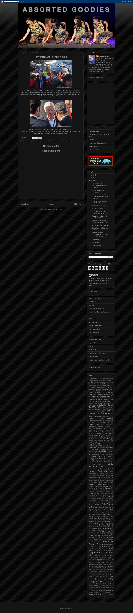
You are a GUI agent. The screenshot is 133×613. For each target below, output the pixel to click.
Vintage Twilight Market (107, 587)
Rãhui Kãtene (94, 546)
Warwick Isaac (95, 590)
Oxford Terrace (103, 532)
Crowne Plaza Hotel (108, 445)
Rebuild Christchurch (95, 325)
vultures (101, 589)
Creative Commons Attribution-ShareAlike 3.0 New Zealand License (99, 283)
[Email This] (33, 138)
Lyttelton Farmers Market (98, 498)
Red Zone (106, 547)
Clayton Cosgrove (107, 437)
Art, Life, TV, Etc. (94, 301)
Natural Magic (107, 512)
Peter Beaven (92, 537)
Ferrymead (105, 460)
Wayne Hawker (106, 590)
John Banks (103, 482)
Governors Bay (107, 467)
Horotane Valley (98, 475)
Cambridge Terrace (94, 399)
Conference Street (100, 442)
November (96, 240)
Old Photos (107, 528)
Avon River (106, 385)
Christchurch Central (96, 420)
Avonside (92, 305)
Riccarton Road (103, 548)
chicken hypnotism (30, 141)
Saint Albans (110, 555)
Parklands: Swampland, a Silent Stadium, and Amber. (100, 196)
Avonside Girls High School (104, 387)
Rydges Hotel (100, 555)
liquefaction (105, 493)
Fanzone (102, 458)
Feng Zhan (97, 460)
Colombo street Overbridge (96, 440)
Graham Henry (93, 469)
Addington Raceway (105, 380)
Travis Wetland (107, 581)
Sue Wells (96, 567)
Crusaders (93, 447)
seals (109, 557)
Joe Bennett (94, 482)
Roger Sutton (95, 552)
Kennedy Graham (100, 490)
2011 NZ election (93, 378)
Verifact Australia (106, 585)
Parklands (98, 535)
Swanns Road (97, 569)
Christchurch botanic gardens (101, 418)
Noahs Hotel (104, 523)
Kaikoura (91, 490)
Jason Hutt (108, 479)
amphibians (103, 382)
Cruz (90, 315)
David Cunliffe (94, 449)
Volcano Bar (94, 589)
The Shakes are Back (99, 206)
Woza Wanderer (94, 332)
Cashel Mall (107, 403)
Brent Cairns (99, 394)
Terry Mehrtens (93, 574)
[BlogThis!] (35, 138)
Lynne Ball (102, 496)
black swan (100, 392)
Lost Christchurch (94, 322)
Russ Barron (97, 554)
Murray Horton (92, 512)
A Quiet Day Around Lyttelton (98, 191)
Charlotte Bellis (100, 409)
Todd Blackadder (101, 579)
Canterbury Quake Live (96, 308)
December (96, 183)
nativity (100, 512)
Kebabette (92, 319)
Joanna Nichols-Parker (106, 480)
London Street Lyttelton (104, 495)
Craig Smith (93, 444)
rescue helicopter (93, 548)
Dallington (101, 447)
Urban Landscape (94, 131)
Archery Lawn (107, 383)
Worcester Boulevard (95, 594)
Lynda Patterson (93, 496)
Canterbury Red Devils (95, 403)
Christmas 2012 (100, 431)
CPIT (109, 442)
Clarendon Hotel (94, 435)
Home (51, 204)
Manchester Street (103, 502)
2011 (92, 180)
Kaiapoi (107, 488)
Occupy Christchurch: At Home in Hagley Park (100, 221)
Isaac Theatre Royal (96, 479)
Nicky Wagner (93, 523)
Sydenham (93, 571)
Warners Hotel (109, 589)
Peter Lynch (109, 537)
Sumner (104, 568)
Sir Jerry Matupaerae (105, 561)
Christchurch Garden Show (104, 426)
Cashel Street (92, 405)
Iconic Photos (93, 350)
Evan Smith (92, 458)
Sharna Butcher (101, 559)
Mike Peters (101, 511)
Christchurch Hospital (94, 428)
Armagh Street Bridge (94, 385)
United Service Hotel (105, 583)
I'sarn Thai (110, 477)
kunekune (91, 491)
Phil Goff (103, 539)
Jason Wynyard (93, 480)
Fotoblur (91, 346)
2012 (93, 178)
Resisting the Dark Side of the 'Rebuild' (100, 217)
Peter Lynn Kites (95, 539)
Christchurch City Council (44, 141)
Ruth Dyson (92, 555)
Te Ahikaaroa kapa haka (104, 571)
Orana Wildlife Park (102, 530)
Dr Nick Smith (99, 453)
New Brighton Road (93, 516)
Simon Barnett (93, 561)
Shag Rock (91, 559)
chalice (103, 407)
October (95, 242)
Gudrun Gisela (103, 56)
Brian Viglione (109, 394)
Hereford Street (104, 473)
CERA (94, 407)
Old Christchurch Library (95, 528)
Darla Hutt (109, 447)
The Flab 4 (102, 574)
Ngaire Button (107, 521)
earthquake (109, 453)
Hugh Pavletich (101, 477)
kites (109, 490)
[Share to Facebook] (39, 138)
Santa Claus (103, 557)
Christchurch (106, 413)
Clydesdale (94, 438)
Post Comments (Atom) (55, 209)
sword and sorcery (108, 569)
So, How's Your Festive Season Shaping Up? (100, 212)
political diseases (95, 541)
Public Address (93, 356)
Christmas (91, 431)
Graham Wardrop (105, 469)
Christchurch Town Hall (104, 430)
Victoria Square (93, 587)
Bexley (98, 391)
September (96, 245)
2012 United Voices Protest (106, 378)
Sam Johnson (93, 557)
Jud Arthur (99, 488)
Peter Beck (100, 537)
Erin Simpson (109, 454)
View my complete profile (97, 71)
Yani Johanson (99, 596)
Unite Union (92, 583)
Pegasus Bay (107, 535)
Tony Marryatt (69, 141)
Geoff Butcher (109, 461)
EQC (103, 454)
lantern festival (99, 491)
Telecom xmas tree (105, 573)
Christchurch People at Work (98, 143)
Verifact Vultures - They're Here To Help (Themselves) (100, 234)
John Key (102, 484)
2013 (93, 175)
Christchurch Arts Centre (102, 416)
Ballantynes (91, 389)
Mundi (109, 511)
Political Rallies (93, 146)
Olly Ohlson (92, 530)
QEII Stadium (109, 544)
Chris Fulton (99, 411)
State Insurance (103, 566)
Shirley (109, 559)
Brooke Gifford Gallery (105, 398)
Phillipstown (110, 539)
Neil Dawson (92, 514)
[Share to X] (37, 138)
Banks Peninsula (101, 389)
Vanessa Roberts (93, 585)
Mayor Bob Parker (58, 141)
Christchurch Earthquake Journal (99, 312)
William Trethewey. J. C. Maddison (99, 592)
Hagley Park (95, 471)
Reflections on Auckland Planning (99, 360)
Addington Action (94, 295)
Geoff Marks (96, 464)
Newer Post (24, 204)
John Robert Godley (101, 486)
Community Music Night (100, 225)
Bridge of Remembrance (100, 396)
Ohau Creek (108, 526)
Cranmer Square (94, 446)
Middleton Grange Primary (97, 509)
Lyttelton (110, 496)
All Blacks (92, 382)
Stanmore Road (93, 566)
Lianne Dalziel (95, 493)
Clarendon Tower (106, 435)
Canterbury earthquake (102, 401)
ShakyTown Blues (94, 329)
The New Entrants (101, 576)
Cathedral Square (106, 405)
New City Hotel (104, 516)
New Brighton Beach (104, 514)
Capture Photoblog (95, 343)
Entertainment (93, 150)
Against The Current (95, 298)
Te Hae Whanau (93, 573)
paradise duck (99, 533)
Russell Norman (107, 554)
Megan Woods (97, 507)
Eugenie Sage (95, 456)
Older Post (78, 204)
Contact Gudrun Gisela (96, 77)
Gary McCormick (98, 461)
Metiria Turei (108, 507)
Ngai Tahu (99, 521)
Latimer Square (109, 491)
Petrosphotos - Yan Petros (97, 353)
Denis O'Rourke (93, 451)
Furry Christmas (97, 208)
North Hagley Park (103, 525)
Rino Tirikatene (99, 550)
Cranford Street (105, 444)
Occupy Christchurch (95, 527)
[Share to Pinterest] (40, 138)
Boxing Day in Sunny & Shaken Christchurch (99, 202)
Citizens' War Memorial (103, 433)
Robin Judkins (109, 550)
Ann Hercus (99, 383)
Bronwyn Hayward (93, 398)
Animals (91, 139)
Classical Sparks (93, 437)
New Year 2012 (104, 518)
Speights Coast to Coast (104, 564)
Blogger (70, 609)
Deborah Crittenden (106, 449)
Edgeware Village (95, 454)
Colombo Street (105, 439)
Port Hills (101, 544)
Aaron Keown (93, 380)
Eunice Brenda (107, 456)
